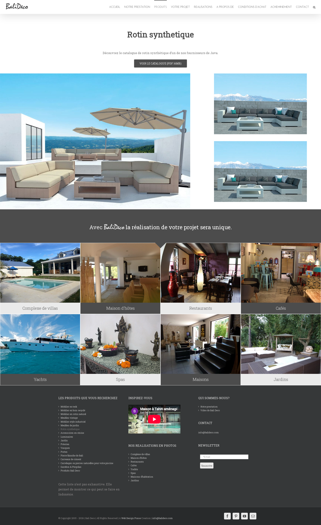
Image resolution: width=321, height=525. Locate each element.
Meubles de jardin (70, 425)
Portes (64, 451)
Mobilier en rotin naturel (73, 414)
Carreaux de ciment (71, 459)
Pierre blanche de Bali (72, 455)
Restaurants (137, 461)
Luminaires (67, 436)
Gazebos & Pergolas (71, 466)
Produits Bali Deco (70, 470)
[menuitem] (115, 7)
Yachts (134, 469)
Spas (133, 472)
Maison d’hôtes (139, 457)
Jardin (64, 440)
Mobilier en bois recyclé (73, 410)
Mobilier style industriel (73, 421)
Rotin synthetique (70, 429)
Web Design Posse (131, 518)
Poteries (65, 444)
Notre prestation (209, 406)
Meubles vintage (69, 417)
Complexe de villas (140, 454)
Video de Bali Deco (210, 410)
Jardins (135, 480)
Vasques (65, 447)
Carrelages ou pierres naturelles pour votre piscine (87, 463)
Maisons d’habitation (142, 476)
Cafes (134, 465)
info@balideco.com (208, 432)
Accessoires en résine (72, 432)
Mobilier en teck (69, 406)
